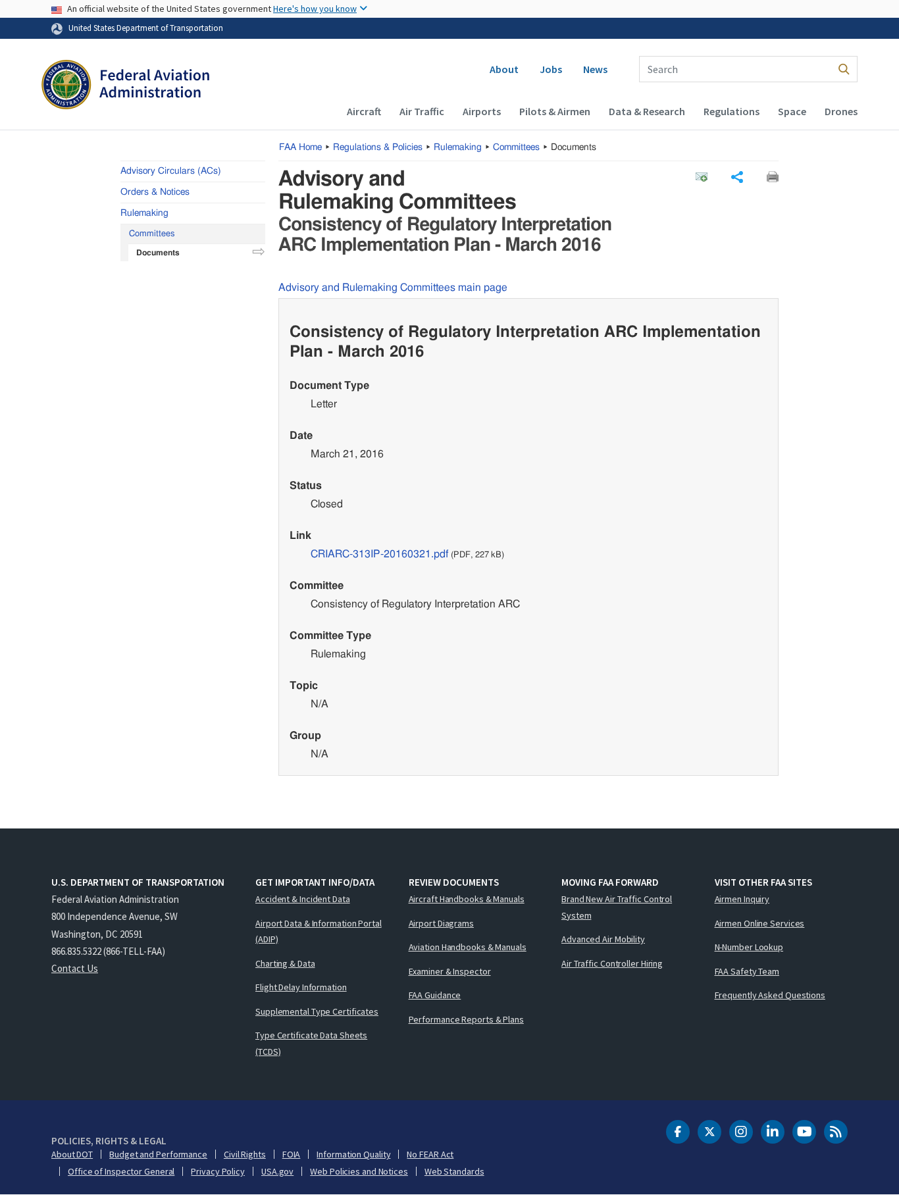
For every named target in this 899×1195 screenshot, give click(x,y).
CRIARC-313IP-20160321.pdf (379, 554)
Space (792, 111)
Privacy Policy (218, 1171)
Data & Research (647, 111)
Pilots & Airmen (554, 111)
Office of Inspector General (121, 1171)
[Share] (737, 177)
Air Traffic (421, 111)
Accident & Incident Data (302, 899)
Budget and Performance (158, 1154)
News (595, 69)
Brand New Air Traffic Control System (616, 907)
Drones (841, 111)
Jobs (551, 69)
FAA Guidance (435, 995)
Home (300, 147)
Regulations (731, 111)
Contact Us (74, 968)
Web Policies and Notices (359, 1171)
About (504, 69)
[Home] (125, 86)
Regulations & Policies (378, 147)
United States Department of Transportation (145, 27)
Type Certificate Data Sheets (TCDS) (311, 1043)
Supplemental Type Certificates (316, 1011)
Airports (482, 111)
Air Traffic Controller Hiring (612, 963)
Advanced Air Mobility (603, 939)
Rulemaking (458, 147)
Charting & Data (285, 963)
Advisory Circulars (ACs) (170, 171)
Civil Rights (245, 1154)
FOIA (291, 1154)
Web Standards (454, 1171)
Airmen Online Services (760, 923)
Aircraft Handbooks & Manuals (467, 899)
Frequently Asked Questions (770, 995)
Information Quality (353, 1154)
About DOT (72, 1154)
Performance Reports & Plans (466, 1019)
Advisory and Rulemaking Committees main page (392, 287)
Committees (516, 147)
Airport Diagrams (441, 923)
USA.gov (277, 1171)
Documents (158, 253)
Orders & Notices (155, 192)
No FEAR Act (430, 1154)
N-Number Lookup (749, 947)
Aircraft (364, 111)
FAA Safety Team (747, 971)
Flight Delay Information (301, 987)
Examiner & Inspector (450, 971)
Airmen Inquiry (742, 899)
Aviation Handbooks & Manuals (468, 947)
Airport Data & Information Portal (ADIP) (318, 931)
